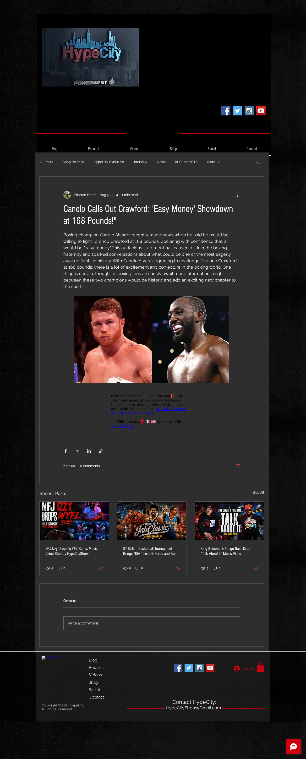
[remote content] (151, 411)
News (161, 162)
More (211, 162)
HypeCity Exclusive (109, 162)
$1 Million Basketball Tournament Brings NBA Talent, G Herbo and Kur (149, 551)
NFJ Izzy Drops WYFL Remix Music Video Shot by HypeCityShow (71, 551)
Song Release (73, 162)
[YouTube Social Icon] (261, 110)
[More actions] (237, 195)
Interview (140, 162)
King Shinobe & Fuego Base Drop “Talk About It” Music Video (225, 551)
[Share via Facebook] (65, 451)
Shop (93, 683)
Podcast (96, 668)
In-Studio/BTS (186, 162)
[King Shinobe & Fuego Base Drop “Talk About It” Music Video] (229, 521)
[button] (258, 162)
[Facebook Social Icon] (225, 110)
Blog (93, 660)
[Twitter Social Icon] (237, 110)
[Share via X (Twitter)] (77, 451)
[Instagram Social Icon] (249, 110)
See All (258, 492)
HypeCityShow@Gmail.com (193, 707)
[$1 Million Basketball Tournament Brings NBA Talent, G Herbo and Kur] (151, 521)
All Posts (46, 162)
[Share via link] (100, 451)
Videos (95, 675)
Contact (96, 697)
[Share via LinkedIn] (89, 451)
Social (94, 690)
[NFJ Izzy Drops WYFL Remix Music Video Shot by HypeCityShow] (74, 521)
